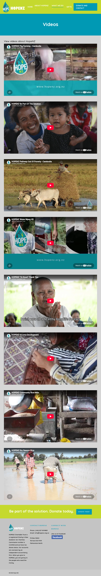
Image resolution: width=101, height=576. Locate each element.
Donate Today (84, 511)
